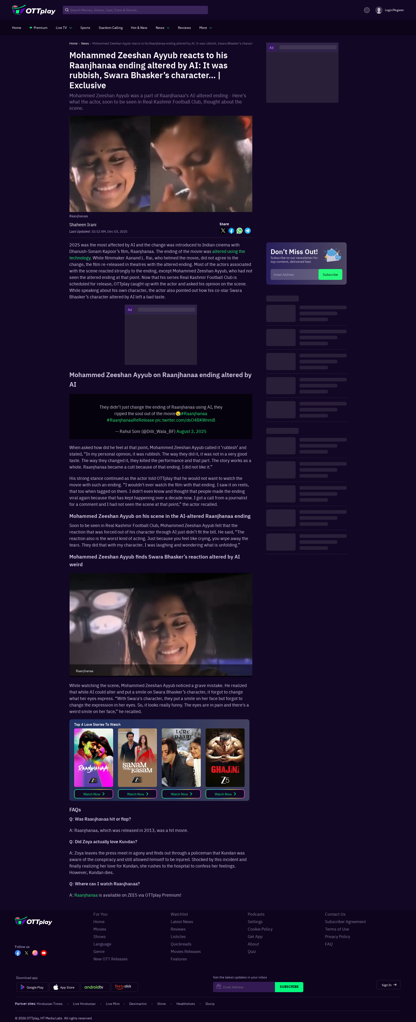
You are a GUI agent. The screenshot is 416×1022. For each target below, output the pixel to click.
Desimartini (138, 1003)
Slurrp (209, 1003)
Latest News (182, 921)
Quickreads (181, 944)
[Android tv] (95, 987)
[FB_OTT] (18, 953)
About (253, 944)
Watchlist (179, 914)
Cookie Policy (260, 929)
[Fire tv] (124, 987)
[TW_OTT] (26, 953)
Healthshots (185, 1003)
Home (98, 921)
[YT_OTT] (44, 953)
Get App (255, 936)
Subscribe (330, 274)
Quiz (252, 951)
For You (100, 914)
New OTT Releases (110, 959)
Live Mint (113, 1003)
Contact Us (335, 914)
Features (179, 959)
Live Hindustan (84, 1003)
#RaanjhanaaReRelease (130, 420)
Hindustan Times (50, 1003)
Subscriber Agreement (345, 921)
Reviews (178, 929)
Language (102, 944)
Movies (99, 929)
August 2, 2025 (191, 431)
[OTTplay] (34, 10)
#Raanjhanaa (194, 413)
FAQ (329, 944)
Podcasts (256, 914)
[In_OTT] (35, 953)
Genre (98, 951)
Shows (99, 936)
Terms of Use (337, 929)
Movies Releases (186, 951)
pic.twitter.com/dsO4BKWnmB (185, 420)
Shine (161, 1003)
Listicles (178, 936)
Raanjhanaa (86, 895)
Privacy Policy (337, 936)
